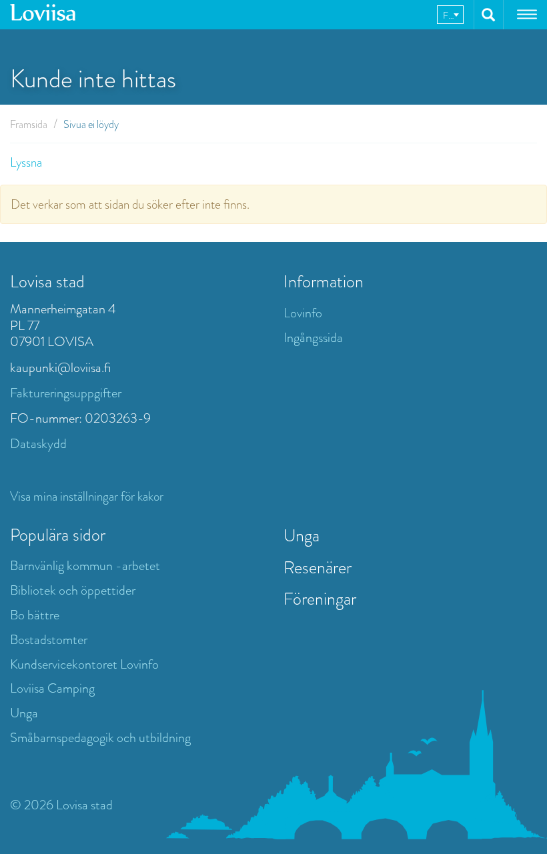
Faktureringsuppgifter (65, 393)
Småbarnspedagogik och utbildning (100, 737)
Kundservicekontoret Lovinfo (84, 664)
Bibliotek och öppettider (72, 590)
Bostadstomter (48, 639)
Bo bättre (34, 615)
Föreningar (320, 598)
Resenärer (318, 567)
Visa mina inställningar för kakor (86, 496)
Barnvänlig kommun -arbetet (85, 565)
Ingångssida (313, 337)
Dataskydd (38, 443)
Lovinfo (303, 313)
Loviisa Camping (52, 688)
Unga (24, 713)
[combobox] (450, 14)
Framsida (28, 124)
